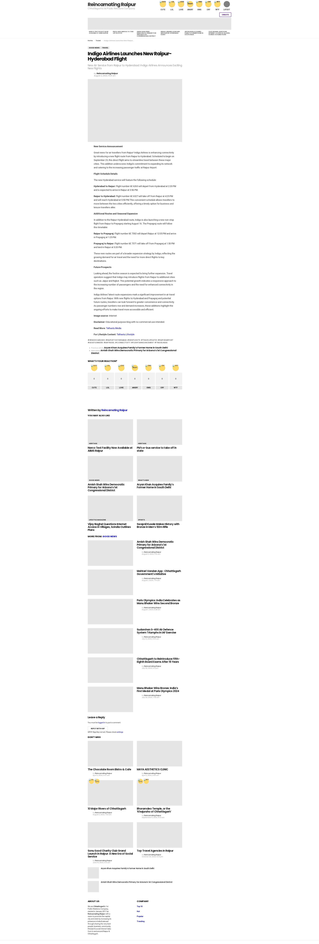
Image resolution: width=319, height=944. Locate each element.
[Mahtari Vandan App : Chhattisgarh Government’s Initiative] (110, 582)
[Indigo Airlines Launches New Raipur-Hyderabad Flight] (171, 24)
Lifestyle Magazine (97, 520)
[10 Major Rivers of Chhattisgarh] (110, 793)
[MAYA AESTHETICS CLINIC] (159, 753)
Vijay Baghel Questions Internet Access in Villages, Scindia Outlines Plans (219, 33)
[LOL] (91, 781)
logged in (101, 723)
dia (119, 328)
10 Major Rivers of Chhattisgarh (107, 808)
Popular (140, 916)
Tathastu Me (112, 328)
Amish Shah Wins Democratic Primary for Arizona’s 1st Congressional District (146, 34)
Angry (190, 10)
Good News (94, 480)
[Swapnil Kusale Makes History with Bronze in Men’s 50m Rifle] (159, 508)
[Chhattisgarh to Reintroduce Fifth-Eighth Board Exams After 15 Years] (110, 670)
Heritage (93, 443)
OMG (199, 10)
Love (181, 10)
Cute (162, 10)
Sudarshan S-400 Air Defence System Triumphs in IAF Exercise (156, 631)
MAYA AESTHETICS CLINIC (152, 769)
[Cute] (97, 781)
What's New (143, 480)
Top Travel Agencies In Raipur (155, 850)
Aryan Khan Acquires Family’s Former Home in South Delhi (194, 33)
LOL (172, 10)
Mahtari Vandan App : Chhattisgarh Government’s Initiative (159, 572)
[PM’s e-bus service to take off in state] (124, 24)
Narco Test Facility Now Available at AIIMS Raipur (98, 32)
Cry (208, 10)
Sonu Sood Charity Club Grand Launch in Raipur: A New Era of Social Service (110, 853)
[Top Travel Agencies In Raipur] (159, 835)
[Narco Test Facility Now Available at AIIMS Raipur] (100, 24)
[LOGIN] (215, 15)
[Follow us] (204, 15)
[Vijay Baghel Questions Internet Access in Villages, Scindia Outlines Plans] (219, 24)
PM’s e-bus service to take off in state (123, 32)
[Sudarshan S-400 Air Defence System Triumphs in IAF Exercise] (110, 641)
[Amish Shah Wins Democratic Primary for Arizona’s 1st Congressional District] (148, 24)
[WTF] (146, 781)
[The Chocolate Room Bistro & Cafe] (110, 753)
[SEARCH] (210, 15)
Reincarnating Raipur (112, 4)
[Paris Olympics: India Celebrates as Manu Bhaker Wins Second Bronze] (110, 611)
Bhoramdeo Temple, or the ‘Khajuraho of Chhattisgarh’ (154, 810)
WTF (217, 10)
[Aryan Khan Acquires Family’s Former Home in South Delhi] (195, 24)
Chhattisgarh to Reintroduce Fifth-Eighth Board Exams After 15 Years (158, 660)
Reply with (98, 728)
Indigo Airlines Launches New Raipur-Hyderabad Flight (170, 33)
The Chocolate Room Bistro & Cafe (109, 769)
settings (120, 732)
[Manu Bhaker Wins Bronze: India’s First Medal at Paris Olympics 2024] (110, 699)
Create (225, 14)
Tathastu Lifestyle (125, 334)
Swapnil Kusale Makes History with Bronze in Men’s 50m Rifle (158, 525)
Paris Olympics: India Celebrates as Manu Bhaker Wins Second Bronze (158, 601)
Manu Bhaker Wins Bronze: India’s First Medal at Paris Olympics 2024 (158, 689)
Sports (141, 520)
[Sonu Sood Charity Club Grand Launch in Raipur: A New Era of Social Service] (110, 835)
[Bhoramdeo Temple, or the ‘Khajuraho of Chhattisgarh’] (159, 793)
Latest (226, 10)
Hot (138, 911)
